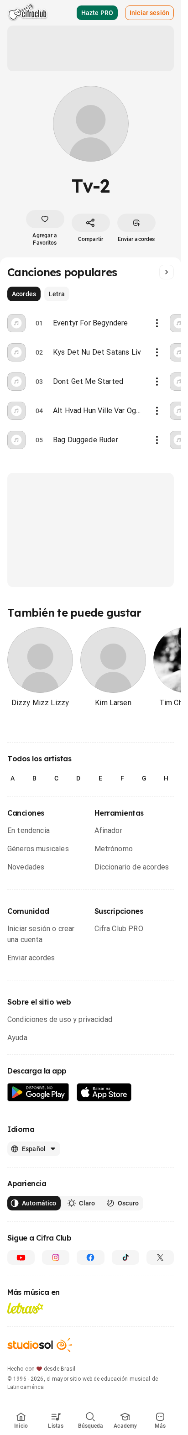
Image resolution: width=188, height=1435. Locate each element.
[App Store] (104, 1092)
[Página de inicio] (27, 13)
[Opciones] (157, 323)
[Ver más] (166, 272)
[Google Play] (38, 1092)
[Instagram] (55, 1257)
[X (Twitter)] (160, 1257)
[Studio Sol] (39, 1345)
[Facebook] (90, 1257)
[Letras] (25, 1308)
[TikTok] (125, 1257)
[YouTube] (21, 1257)
